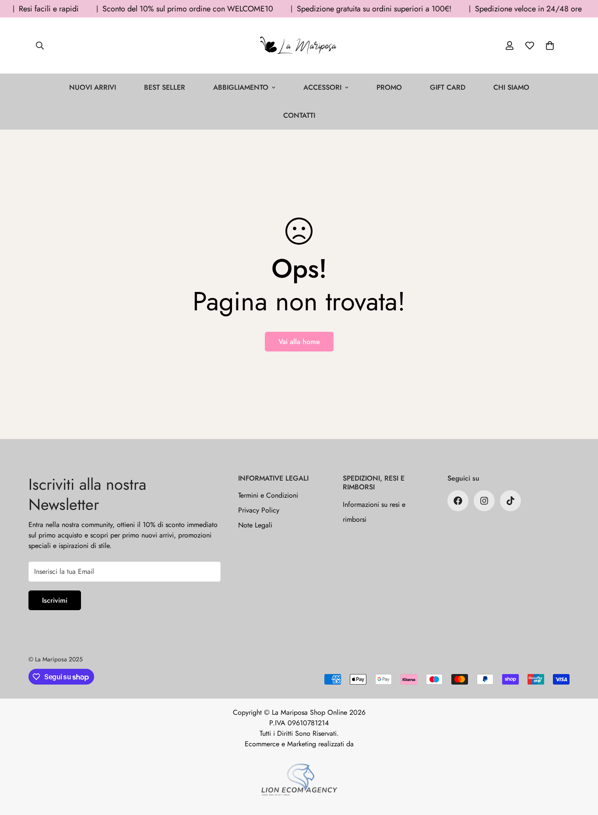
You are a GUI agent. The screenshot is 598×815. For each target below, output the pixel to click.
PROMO (389, 87)
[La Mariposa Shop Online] (299, 46)
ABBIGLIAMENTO (240, 87)
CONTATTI (299, 115)
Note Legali (255, 525)
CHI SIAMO (511, 87)
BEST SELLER (164, 87)
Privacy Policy (258, 510)
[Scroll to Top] (581, 767)
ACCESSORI (322, 87)
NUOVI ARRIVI (92, 87)
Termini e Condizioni (268, 495)
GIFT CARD (447, 87)
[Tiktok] (510, 500)
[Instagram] (484, 500)
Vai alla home (299, 342)
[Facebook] (457, 500)
